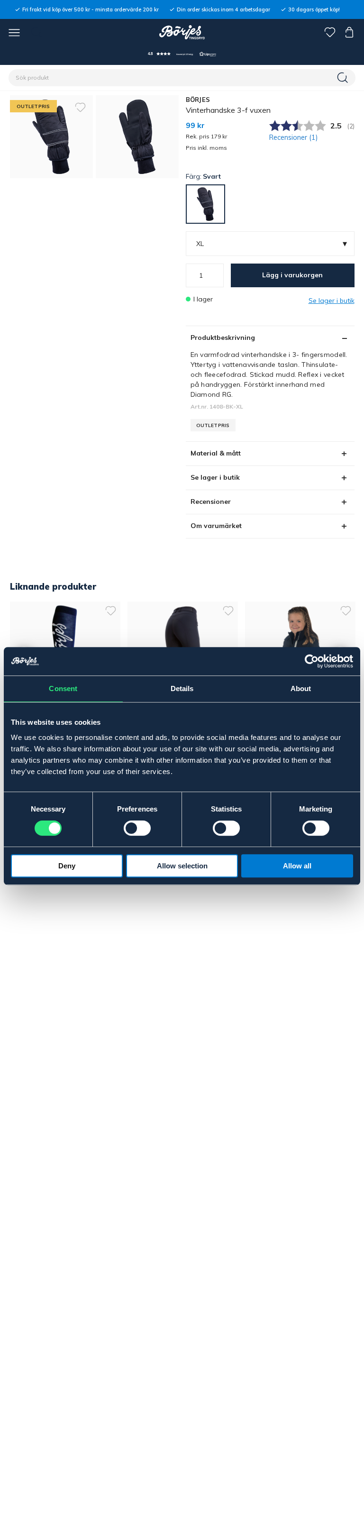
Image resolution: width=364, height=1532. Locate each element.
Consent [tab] (63, 688)
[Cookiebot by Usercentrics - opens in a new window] (311, 661)
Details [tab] (182, 688)
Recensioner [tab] (211, 501)
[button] (182, 54)
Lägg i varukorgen (292, 275)
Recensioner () (293, 137)
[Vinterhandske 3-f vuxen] (137, 136)
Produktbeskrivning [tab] (223, 337)
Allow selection (182, 866)
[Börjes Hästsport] (182, 32)
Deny (66, 866)
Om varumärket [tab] (216, 525)
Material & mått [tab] (216, 453)
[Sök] (343, 77)
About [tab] (301, 688)
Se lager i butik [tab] (215, 477)
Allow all (297, 866)
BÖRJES (198, 99)
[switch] (137, 828)
